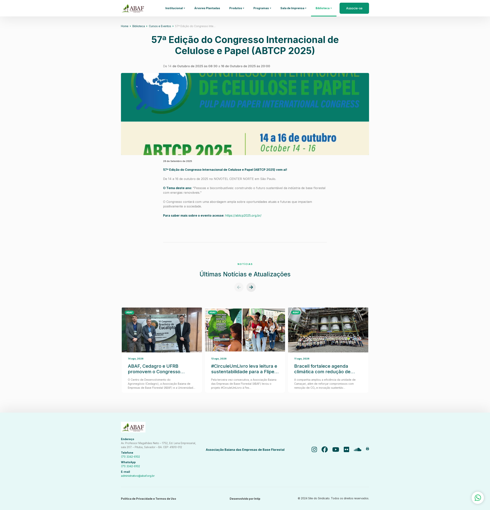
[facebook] (325, 449)
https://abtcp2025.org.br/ (243, 215)
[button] (238, 287)
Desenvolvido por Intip (245, 498)
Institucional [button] (174, 8)
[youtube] (335, 449)
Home (124, 26)
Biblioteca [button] (323, 8)
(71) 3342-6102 (130, 456)
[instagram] (314, 449)
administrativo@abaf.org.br (138, 475)
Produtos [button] (235, 8)
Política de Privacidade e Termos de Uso (148, 498)
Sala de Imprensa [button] (292, 8)
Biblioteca (138, 26)
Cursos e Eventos (160, 26)
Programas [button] (261, 8)
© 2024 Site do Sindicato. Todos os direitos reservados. (333, 498)
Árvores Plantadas (207, 8)
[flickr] (346, 449)
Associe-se (354, 8)
